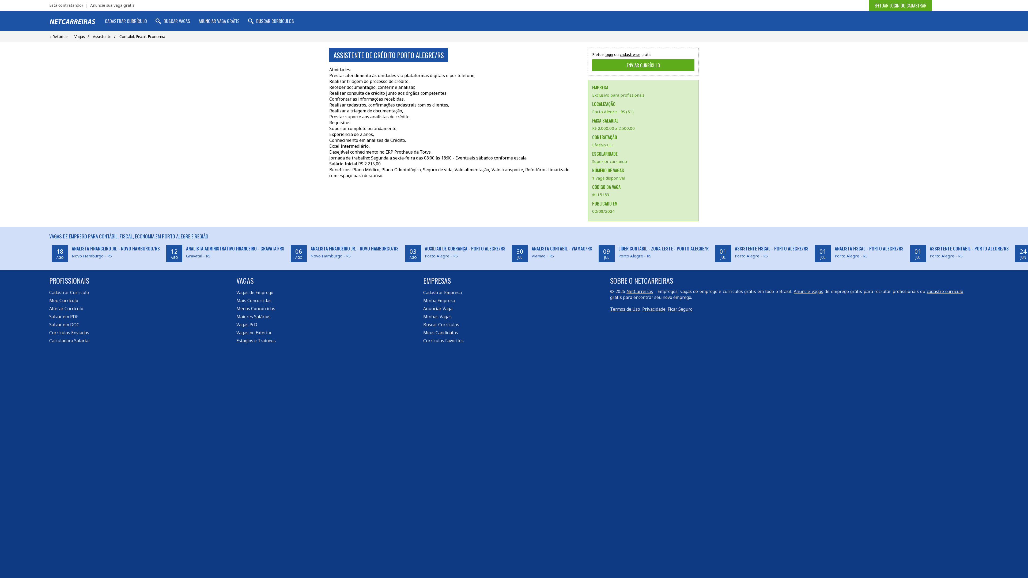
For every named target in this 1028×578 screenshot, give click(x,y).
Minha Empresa (439, 300)
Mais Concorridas (253, 300)
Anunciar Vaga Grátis (219, 21)
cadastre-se (630, 54)
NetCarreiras (639, 291)
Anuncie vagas (808, 291)
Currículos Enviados (69, 333)
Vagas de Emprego (254, 292)
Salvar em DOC (64, 325)
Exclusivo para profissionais (618, 95)
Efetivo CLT (603, 144)
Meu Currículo (63, 300)
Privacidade (654, 309)
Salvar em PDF (63, 317)
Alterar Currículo (66, 308)
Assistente (102, 36)
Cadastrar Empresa (442, 292)
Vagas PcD (246, 325)
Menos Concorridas (255, 308)
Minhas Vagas (437, 317)
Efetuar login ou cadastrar (901, 5)
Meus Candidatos (440, 333)
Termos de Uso (625, 309)
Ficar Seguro (680, 309)
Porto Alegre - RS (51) (613, 111)
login (609, 54)
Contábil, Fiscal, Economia (142, 36)
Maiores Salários (253, 317)
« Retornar (58, 36)
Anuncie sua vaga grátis (112, 5)
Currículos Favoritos (443, 341)
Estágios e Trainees (256, 341)
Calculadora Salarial (69, 341)
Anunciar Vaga (437, 308)
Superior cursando (609, 161)
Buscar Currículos (275, 21)
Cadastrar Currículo (126, 21)
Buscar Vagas (177, 21)
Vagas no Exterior (254, 333)
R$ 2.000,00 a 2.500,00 (613, 128)
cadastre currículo (945, 291)
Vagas (79, 36)
